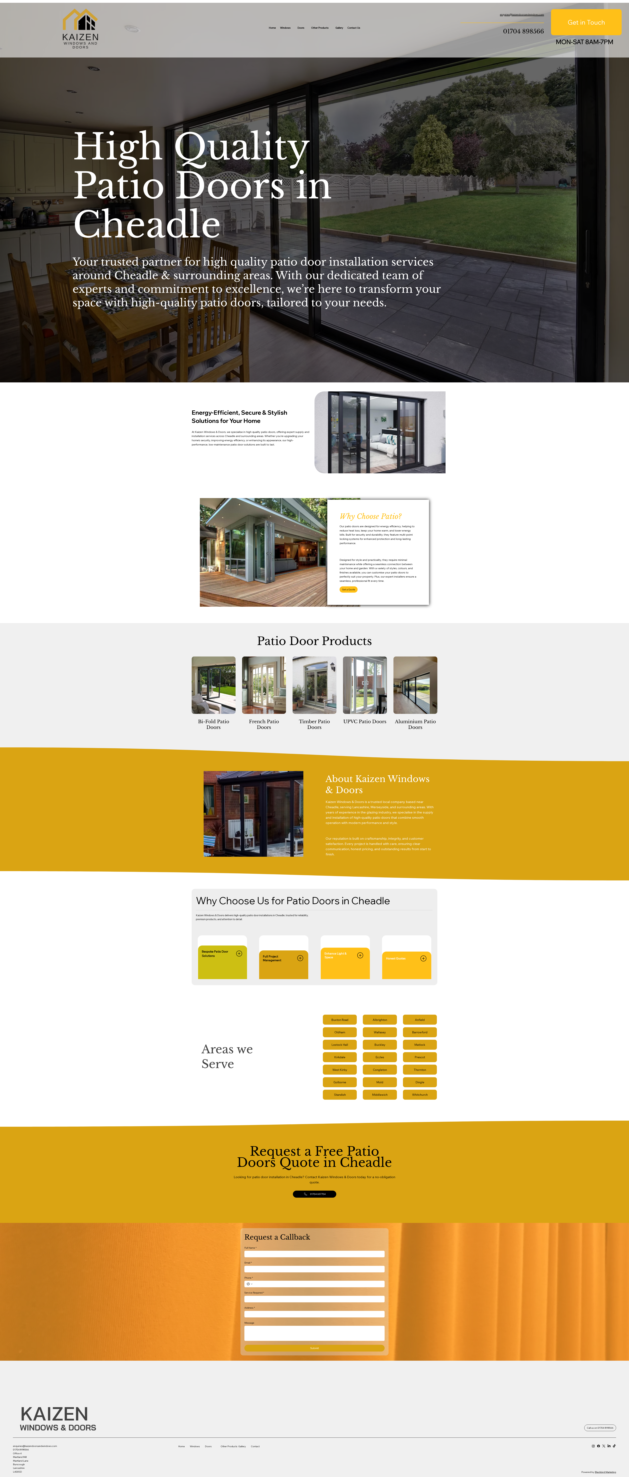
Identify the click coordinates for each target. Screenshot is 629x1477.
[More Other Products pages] (330, 28)
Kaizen (56, 1413)
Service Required (254, 1292)
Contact (255, 1446)
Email (248, 1262)
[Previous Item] (211, 814)
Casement (235, 1464)
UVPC (233, 1459)
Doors (208, 1446)
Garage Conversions (312, 1445)
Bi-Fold (300, 1463)
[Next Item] (295, 814)
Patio (299, 1468)
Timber (233, 1462)
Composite (302, 1460)
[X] (604, 1446)
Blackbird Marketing (605, 1472)
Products (232, 1446)
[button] (349, 589)
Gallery (242, 1446)
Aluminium (235, 1469)
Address (249, 1307)
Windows (195, 1446)
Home (184, 1446)
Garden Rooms (314, 1451)
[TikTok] (614, 1446)
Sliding (233, 1472)
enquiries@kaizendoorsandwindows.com (35, 1446)
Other (224, 1446)
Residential (302, 1470)
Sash (232, 1467)
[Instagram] (593, 1446)
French (299, 1465)
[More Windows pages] (292, 28)
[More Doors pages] (306, 28)
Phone (248, 1277)
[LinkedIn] (609, 1446)
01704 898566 (523, 31)
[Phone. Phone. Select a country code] (249, 1284)
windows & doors (58, 1427)
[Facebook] (598, 1446)
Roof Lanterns (313, 1441)
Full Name (250, 1247)
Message (249, 1322)
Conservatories (314, 1449)
